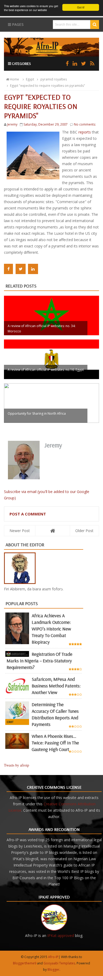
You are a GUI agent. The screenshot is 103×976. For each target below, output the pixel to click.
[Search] (94, 24)
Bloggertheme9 (24, 963)
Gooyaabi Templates (59, 963)
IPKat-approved (60, 935)
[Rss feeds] (92, 63)
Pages (17, 24)
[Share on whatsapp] (44, 269)
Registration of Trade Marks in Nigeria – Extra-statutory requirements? (39, 660)
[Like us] (67, 63)
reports (85, 132)
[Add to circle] (75, 63)
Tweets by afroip (16, 765)
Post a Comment (28, 513)
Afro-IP (53, 957)
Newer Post (20, 530)
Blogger (53, 969)
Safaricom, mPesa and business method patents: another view (56, 685)
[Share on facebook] (8, 269)
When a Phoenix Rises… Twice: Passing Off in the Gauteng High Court (55, 742)
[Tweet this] (21, 269)
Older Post (84, 530)
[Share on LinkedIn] (33, 269)
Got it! (81, 7)
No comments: (85, 124)
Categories (21, 63)
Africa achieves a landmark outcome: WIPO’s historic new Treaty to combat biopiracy (51, 629)
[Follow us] (83, 63)
